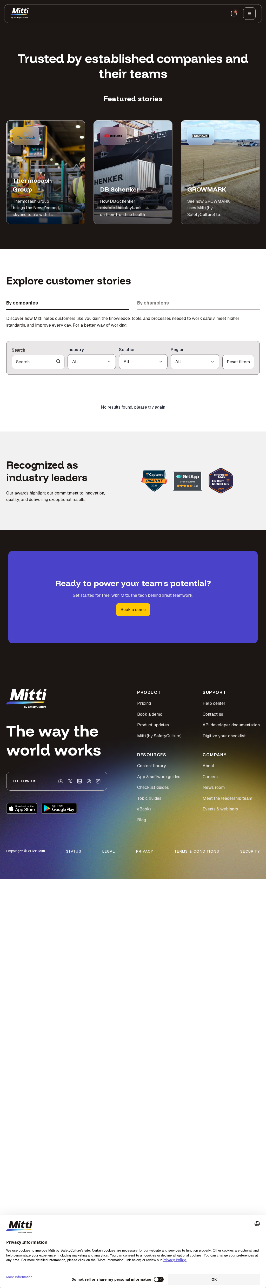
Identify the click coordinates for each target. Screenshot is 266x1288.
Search (18, 350)
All (75, 361)
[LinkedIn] (79, 781)
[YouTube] (60, 781)
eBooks (144, 809)
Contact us (213, 714)
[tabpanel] (133, 373)
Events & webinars (220, 809)
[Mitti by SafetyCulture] (19, 13)
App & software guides (158, 776)
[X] (70, 781)
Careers (210, 776)
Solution (127, 349)
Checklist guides (153, 787)
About (208, 766)
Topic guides (149, 798)
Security (250, 851)
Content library (151, 766)
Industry (76, 349)
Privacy (144, 851)
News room (214, 787)
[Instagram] (98, 781)
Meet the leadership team (227, 798)
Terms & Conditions (196, 851)
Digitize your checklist (224, 736)
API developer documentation (231, 725)
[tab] (67, 304)
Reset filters (238, 362)
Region (177, 349)
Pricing (144, 703)
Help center (214, 703)
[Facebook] (88, 781)
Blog (141, 820)
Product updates (153, 725)
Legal (108, 851)
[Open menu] (249, 13)
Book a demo (133, 609)
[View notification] (234, 13)
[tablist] (133, 304)
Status (73, 851)
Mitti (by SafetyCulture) (159, 736)
